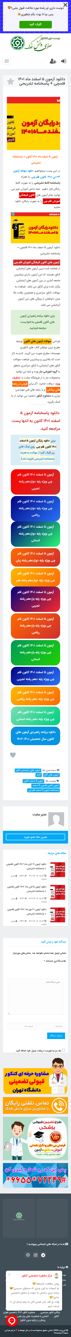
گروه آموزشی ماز (48, 371)
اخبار (38, 775)
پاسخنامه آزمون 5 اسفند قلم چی (43, 790)
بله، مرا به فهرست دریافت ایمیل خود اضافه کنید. (38, 1051)
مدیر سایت (39, 814)
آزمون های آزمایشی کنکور (28, 770)
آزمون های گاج (51, 775)
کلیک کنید (35, 24)
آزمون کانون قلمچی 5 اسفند (45, 785)
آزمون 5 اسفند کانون (33, 781)
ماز (47, 378)
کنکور (57, 274)
